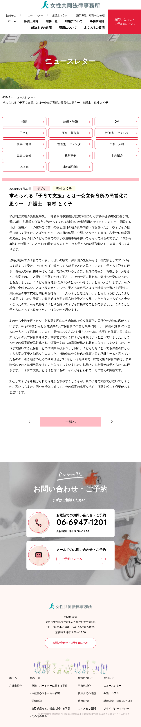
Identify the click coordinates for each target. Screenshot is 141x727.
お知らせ (11, 15)
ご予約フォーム (72, 558)
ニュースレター (34, 15)
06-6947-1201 (81, 522)
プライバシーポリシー (116, 708)
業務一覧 (52, 21)
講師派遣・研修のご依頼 (90, 15)
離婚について (74, 21)
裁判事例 (70, 155)
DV (117, 121)
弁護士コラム (59, 15)
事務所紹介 (97, 21)
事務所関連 (70, 166)
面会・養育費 (70, 132)
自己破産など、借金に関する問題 (51, 708)
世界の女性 (24, 155)
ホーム (12, 21)
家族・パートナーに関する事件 (50, 685)
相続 (24, 121)
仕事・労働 (24, 144)
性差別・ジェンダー (70, 144)
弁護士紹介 (31, 21)
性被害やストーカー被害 (46, 693)
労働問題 (37, 700)
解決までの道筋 (41, 27)
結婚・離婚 (70, 121)
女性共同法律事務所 (50, 714)
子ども (24, 132)
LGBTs (24, 166)
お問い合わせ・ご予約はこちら (124, 21)
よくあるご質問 (94, 27)
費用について (68, 27)
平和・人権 (117, 144)
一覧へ (70, 422)
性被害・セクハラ (117, 132)
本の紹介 (117, 155)
